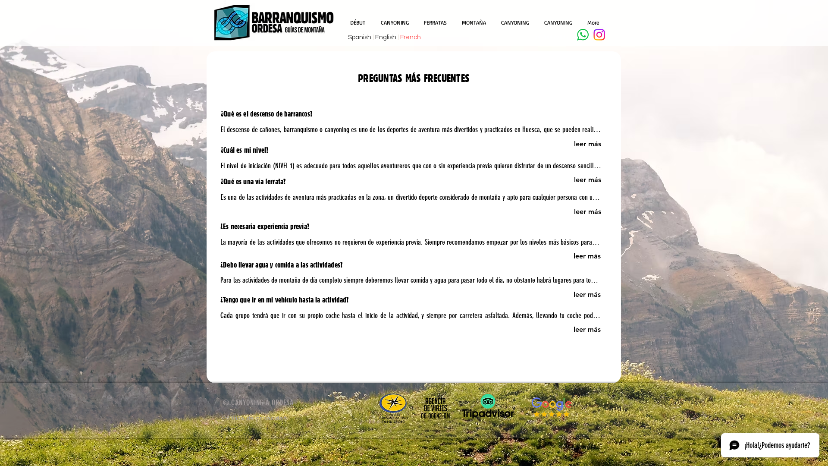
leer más (587, 144)
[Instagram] (599, 34)
